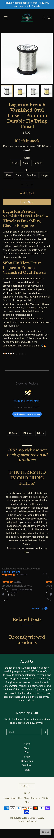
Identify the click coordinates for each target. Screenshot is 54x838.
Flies (27, 752)
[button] (43, 574)
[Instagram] (25, 793)
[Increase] (32, 184)
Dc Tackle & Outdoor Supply (31, 818)
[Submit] (45, 732)
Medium (32, 175)
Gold (26, 162)
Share (29, 433)
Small (19, 175)
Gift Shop (27, 765)
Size (27, 170)
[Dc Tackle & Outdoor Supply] (27, 17)
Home (27, 743)
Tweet (15, 433)
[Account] (43, 17)
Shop (27, 756)
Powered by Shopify (27, 821)
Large (44, 175)
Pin (42, 433)
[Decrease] (22, 184)
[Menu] (6, 18)
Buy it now (27, 202)
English (25, 786)
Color (27, 157)
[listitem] (23, 590)
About (27, 748)
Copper (38, 162)
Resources (27, 760)
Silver (15, 162)
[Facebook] (29, 793)
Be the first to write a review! (27, 414)
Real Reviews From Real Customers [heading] (21, 568)
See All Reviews (11, 571)
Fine (8, 175)
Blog (27, 769)
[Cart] (49, 17)
